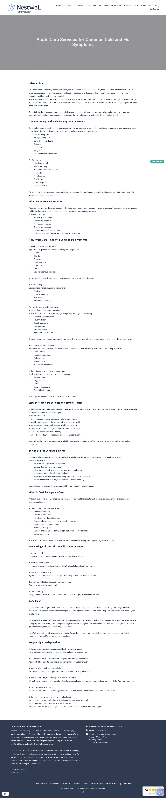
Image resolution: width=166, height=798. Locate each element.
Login (83, 792)
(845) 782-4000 (157, 161)
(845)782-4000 (100, 730)
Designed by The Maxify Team (98, 788)
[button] (5, 794)
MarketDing (21, 769)
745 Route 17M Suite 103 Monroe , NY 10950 (105, 726)
